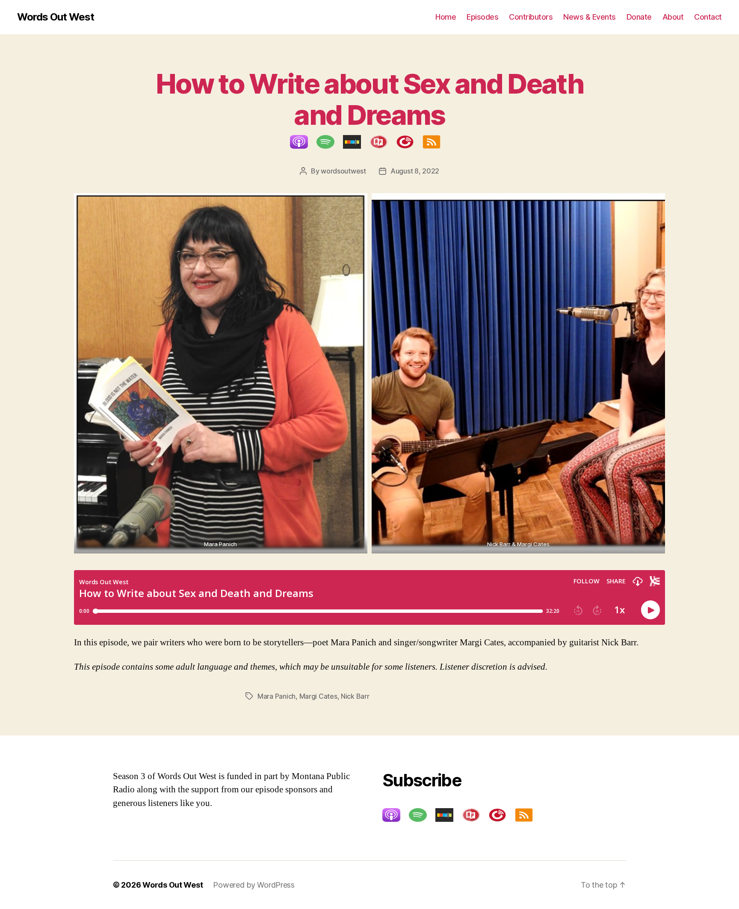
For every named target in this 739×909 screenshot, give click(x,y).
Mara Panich (276, 696)
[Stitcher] (356, 142)
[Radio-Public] (383, 142)
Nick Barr (355, 696)
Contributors (531, 16)
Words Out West (55, 17)
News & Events (589, 16)
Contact (708, 16)
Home (445, 16)
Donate (639, 16)
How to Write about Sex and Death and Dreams (369, 99)
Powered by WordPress (254, 884)
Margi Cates (318, 696)
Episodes (482, 16)
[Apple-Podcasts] (303, 142)
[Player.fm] (409, 142)
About (673, 16)
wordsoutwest (343, 171)
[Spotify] (329, 142)
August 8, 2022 (414, 171)
